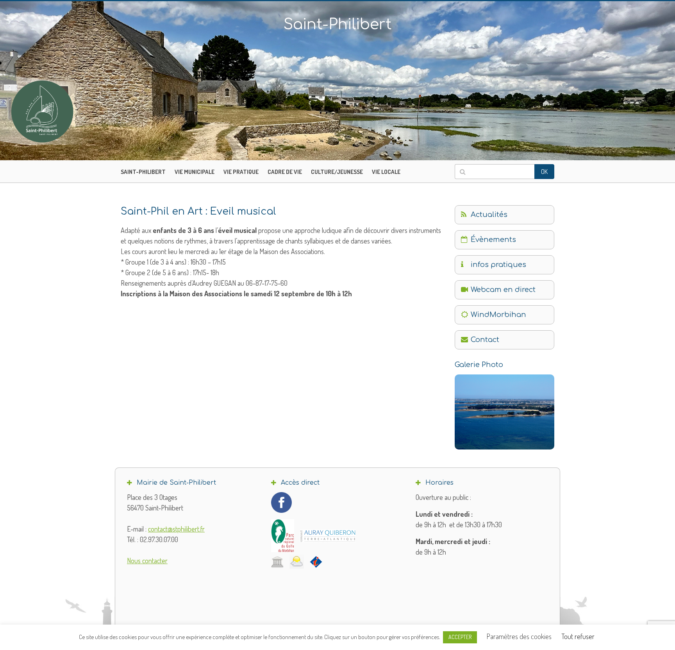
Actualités (489, 214)
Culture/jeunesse (337, 171)
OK (544, 171)
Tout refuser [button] (578, 636)
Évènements (493, 240)
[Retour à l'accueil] (58, 111)
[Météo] (296, 561)
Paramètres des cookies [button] (519, 636)
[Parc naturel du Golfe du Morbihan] (282, 535)
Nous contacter (147, 560)
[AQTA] (328, 536)
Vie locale (386, 171)
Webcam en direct (503, 290)
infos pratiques (498, 265)
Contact (485, 340)
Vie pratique (241, 171)
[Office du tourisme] (316, 561)
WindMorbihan (498, 315)
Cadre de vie (285, 171)
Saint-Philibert (143, 171)
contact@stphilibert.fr (176, 529)
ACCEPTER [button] (459, 637)
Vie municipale (194, 171)
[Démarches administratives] (277, 561)
